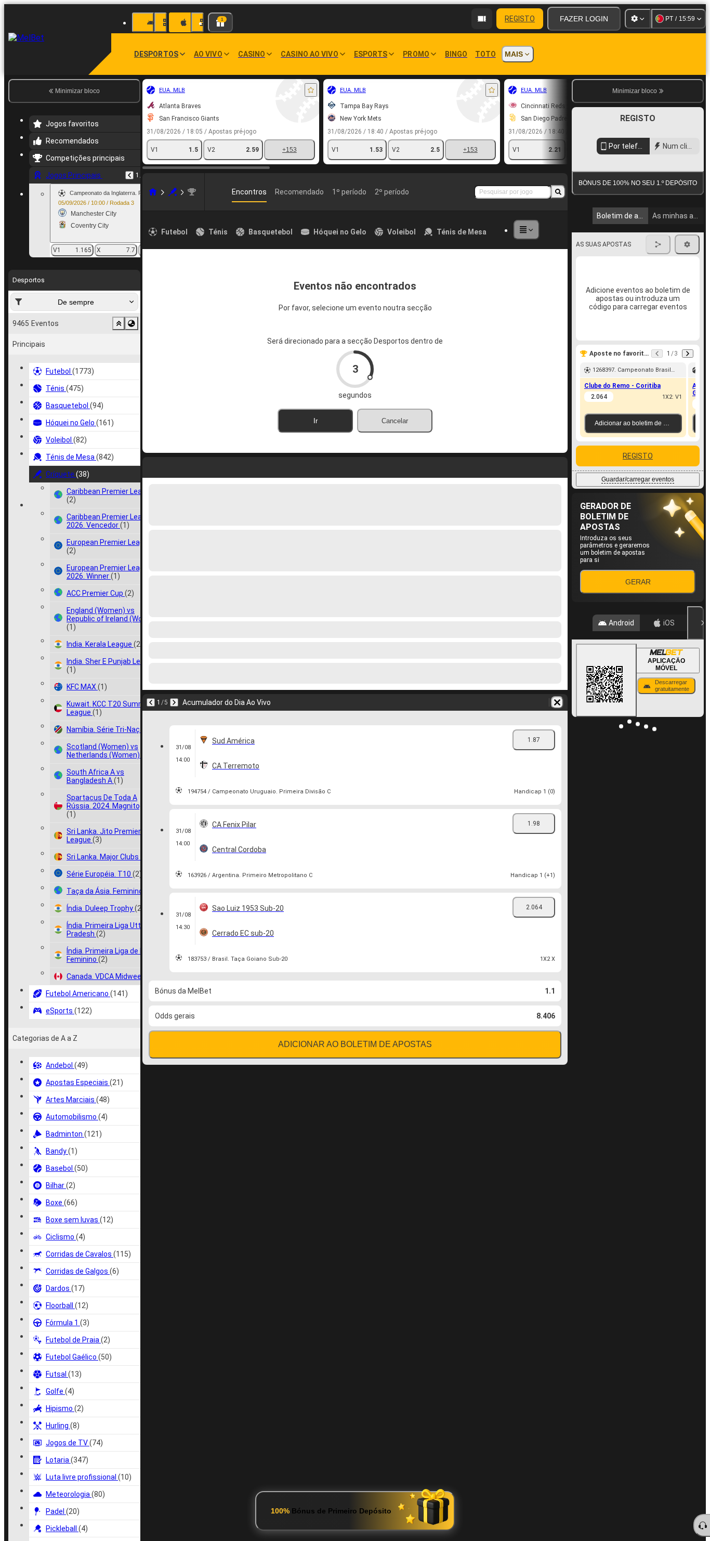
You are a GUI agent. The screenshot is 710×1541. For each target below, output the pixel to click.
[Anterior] (129, 175)
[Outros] (527, 230)
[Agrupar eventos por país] (131, 323)
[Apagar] (557, 702)
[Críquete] (172, 191)
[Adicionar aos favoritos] (311, 90)
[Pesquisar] (558, 192)
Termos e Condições (641, 246)
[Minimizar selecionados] (118, 323)
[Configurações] (638, 19)
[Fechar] (695, 718)
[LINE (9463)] (153, 191)
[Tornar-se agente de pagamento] (481, 18)
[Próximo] (174, 702)
